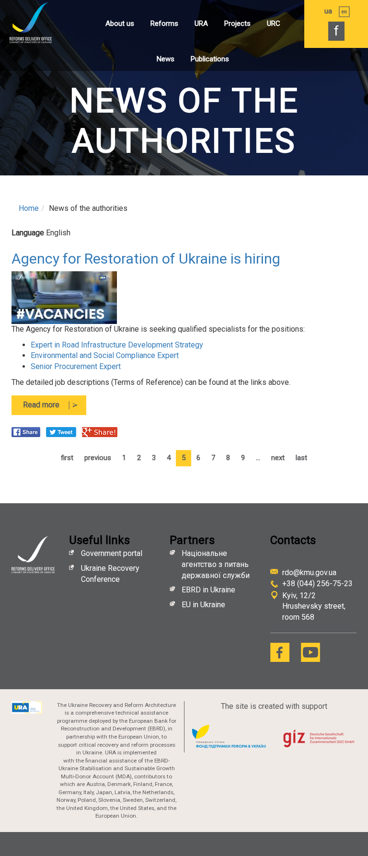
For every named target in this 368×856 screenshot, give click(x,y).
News (165, 59)
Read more (54, 408)
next (278, 457)
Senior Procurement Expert (76, 366)
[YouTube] (310, 652)
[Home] (41, 22)
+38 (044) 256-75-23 (317, 583)
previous (97, 457)
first (67, 457)
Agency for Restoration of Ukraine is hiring (146, 258)
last (301, 457)
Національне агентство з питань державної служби (216, 564)
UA (328, 11)
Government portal (111, 553)
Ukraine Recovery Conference (110, 574)
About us (119, 23)
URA (201, 23)
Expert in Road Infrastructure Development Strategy (117, 344)
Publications (210, 59)
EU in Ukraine (203, 604)
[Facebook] (279, 652)
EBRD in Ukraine (209, 589)
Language (28, 232)
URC (273, 23)
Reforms (164, 23)
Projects (237, 23)
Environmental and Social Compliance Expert (105, 355)
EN (344, 11)
